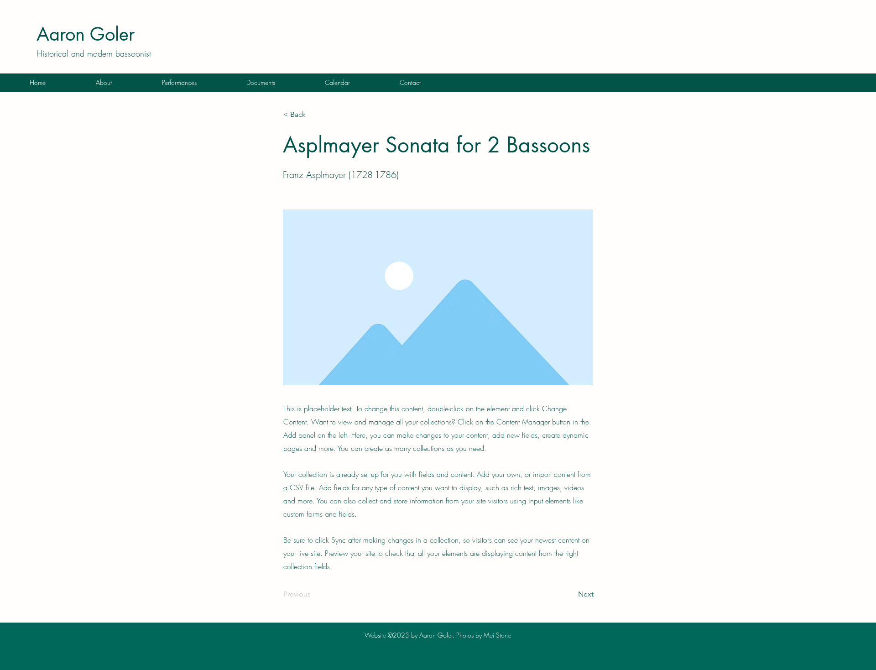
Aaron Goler (85, 34)
